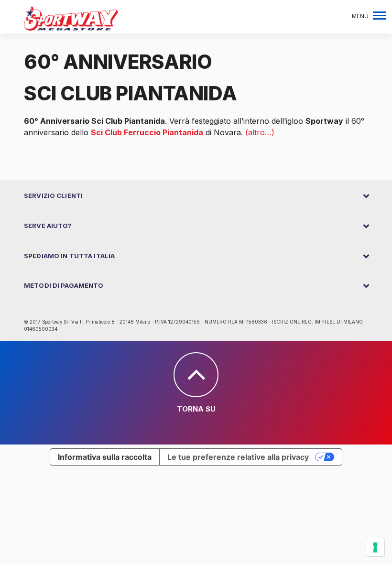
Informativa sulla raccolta (105, 457)
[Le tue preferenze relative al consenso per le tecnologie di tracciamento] (375, 547)
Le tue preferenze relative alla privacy (238, 457)
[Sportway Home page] (71, 17)
